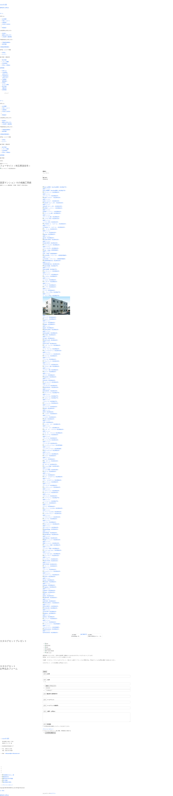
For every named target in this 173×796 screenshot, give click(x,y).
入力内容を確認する (50, 732)
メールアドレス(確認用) (52, 705)
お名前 (48, 673)
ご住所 (48, 679)
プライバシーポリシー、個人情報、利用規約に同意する (57, 730)
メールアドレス (50, 699)
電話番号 (52, 693)
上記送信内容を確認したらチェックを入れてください (57, 726)
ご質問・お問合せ (51, 711)
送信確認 (49, 724)
